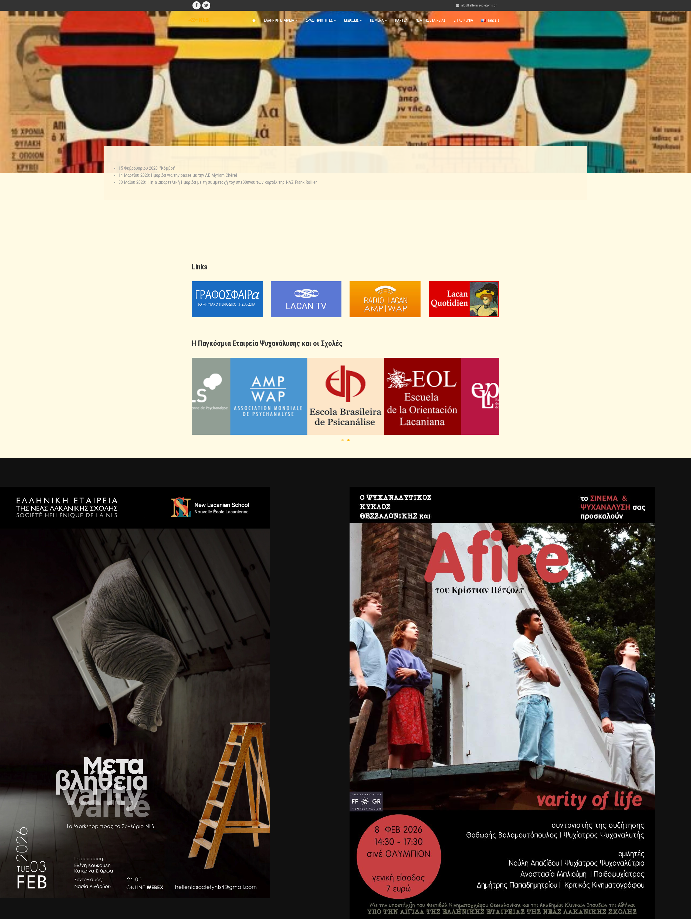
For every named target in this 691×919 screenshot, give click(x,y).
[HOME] (254, 20)
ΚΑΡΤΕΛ (401, 20)
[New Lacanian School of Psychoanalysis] (404, 396)
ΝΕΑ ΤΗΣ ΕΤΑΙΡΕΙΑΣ (431, 20)
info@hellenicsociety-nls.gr (478, 5)
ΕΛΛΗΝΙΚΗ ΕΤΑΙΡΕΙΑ (279, 20)
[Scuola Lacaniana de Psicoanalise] (327, 396)
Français (492, 20)
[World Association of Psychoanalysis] (481, 396)
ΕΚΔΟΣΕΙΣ (352, 20)
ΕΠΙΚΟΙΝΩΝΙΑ (463, 20)
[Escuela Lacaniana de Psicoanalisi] (250, 396)
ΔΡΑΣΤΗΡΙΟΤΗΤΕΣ (320, 20)
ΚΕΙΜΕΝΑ (377, 20)
